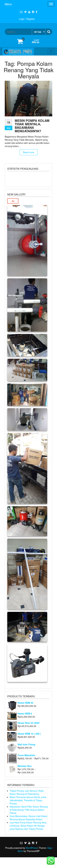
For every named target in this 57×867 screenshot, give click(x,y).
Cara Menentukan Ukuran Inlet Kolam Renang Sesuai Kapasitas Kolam (29, 818)
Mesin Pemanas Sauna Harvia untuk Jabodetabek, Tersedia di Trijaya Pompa (28, 800)
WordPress (31, 847)
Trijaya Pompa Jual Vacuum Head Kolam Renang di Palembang (27, 792)
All (13, 201)
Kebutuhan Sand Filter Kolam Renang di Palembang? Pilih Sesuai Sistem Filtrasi (29, 810)
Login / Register (27, 18)
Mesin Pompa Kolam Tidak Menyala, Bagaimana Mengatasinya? (32, 125)
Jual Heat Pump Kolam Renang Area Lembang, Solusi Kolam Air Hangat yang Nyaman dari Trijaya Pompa (28, 825)
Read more (28, 152)
